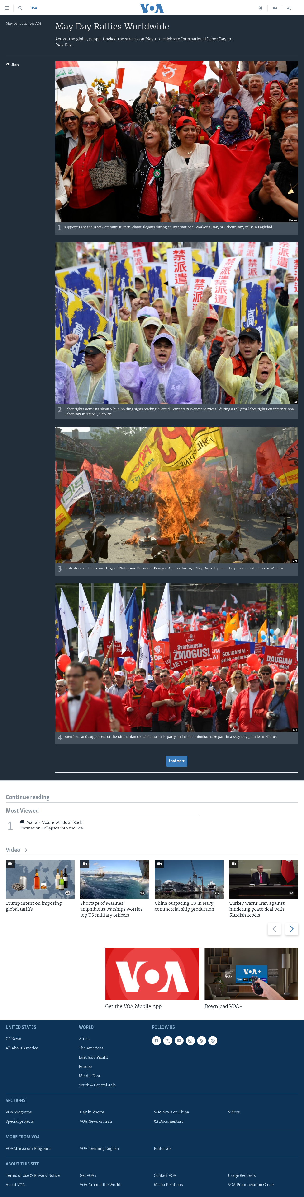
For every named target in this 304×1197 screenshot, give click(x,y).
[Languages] (260, 8)
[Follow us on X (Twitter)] (167, 1040)
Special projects (20, 1121)
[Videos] (275, 8)
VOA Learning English (99, 1148)
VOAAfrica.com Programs (28, 1148)
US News (13, 1039)
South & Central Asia (97, 1085)
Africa (84, 1039)
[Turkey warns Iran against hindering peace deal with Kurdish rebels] (263, 879)
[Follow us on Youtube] (179, 1040)
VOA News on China (171, 1112)
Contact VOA (165, 1175)
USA (34, 8)
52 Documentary (169, 1121)
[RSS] (201, 1040)
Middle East (89, 1076)
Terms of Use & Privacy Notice (33, 1175)
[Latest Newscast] (289, 8)
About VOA (15, 1185)
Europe (85, 1066)
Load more (177, 761)
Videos (234, 1112)
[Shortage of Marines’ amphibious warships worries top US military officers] (114, 879)
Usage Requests (242, 1175)
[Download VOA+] (251, 974)
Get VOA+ (88, 1175)
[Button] (12, 65)
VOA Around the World (100, 1185)
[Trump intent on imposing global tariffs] (40, 879)
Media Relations (168, 1185)
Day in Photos (92, 1112)
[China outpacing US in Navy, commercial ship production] (189, 879)
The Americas (91, 1048)
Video (13, 850)
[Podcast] (212, 1040)
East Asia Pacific (94, 1057)
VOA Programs (19, 1112)
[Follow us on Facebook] (156, 1040)
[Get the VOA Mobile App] (152, 974)
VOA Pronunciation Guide (251, 1185)
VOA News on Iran (96, 1121)
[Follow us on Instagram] (190, 1040)
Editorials (162, 1148)
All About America (22, 1048)
